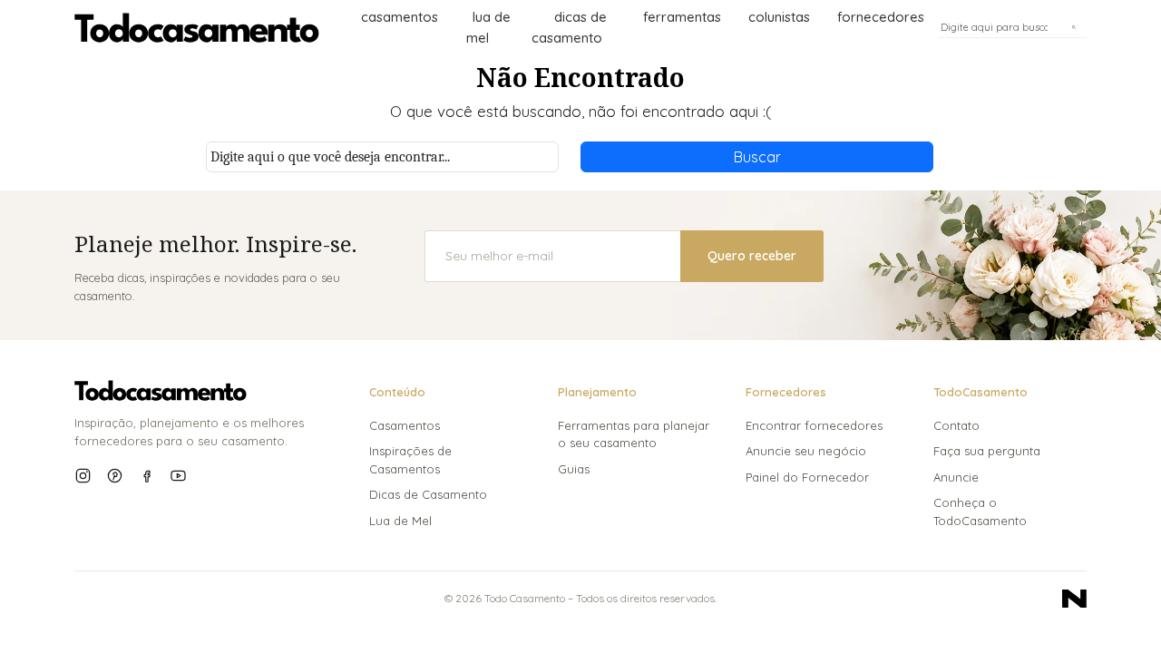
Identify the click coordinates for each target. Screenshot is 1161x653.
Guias (574, 469)
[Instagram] (83, 475)
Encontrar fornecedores (814, 425)
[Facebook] (146, 475)
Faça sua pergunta (986, 450)
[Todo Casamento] (196, 27)
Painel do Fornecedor (807, 477)
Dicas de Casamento (428, 494)
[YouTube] (178, 475)
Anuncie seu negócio (806, 450)
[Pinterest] (114, 475)
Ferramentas (682, 16)
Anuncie (956, 477)
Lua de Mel (400, 520)
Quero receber (751, 256)
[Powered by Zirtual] (1074, 599)
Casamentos (399, 16)
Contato (956, 425)
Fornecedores (880, 16)
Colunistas (779, 16)
